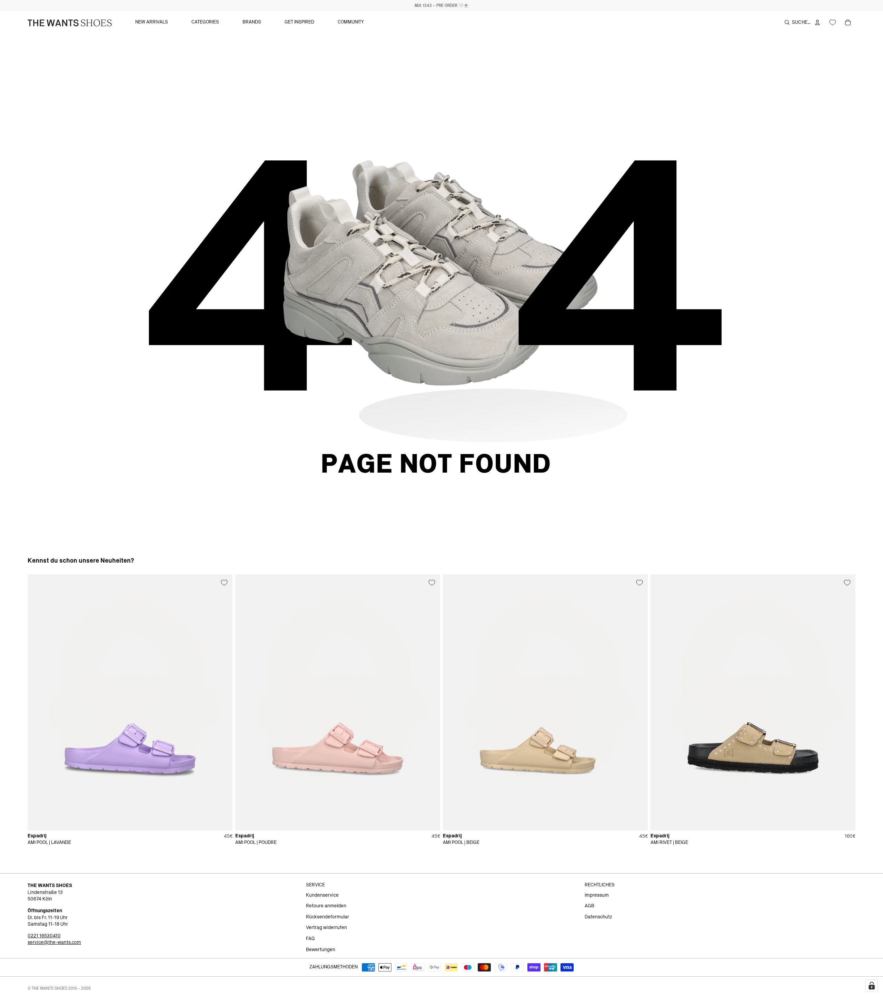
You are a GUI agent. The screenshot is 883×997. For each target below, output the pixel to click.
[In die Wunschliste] (224, 582)
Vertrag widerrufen (326, 927)
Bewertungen (320, 949)
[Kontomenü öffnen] (817, 22)
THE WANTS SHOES (49, 988)
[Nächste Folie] (222, 702)
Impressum (597, 895)
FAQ (310, 938)
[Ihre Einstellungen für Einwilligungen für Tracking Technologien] (871, 985)
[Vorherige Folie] (38, 702)
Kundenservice (322, 895)
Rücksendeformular (327, 917)
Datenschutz (598, 917)
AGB (589, 906)
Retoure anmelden (326, 906)
